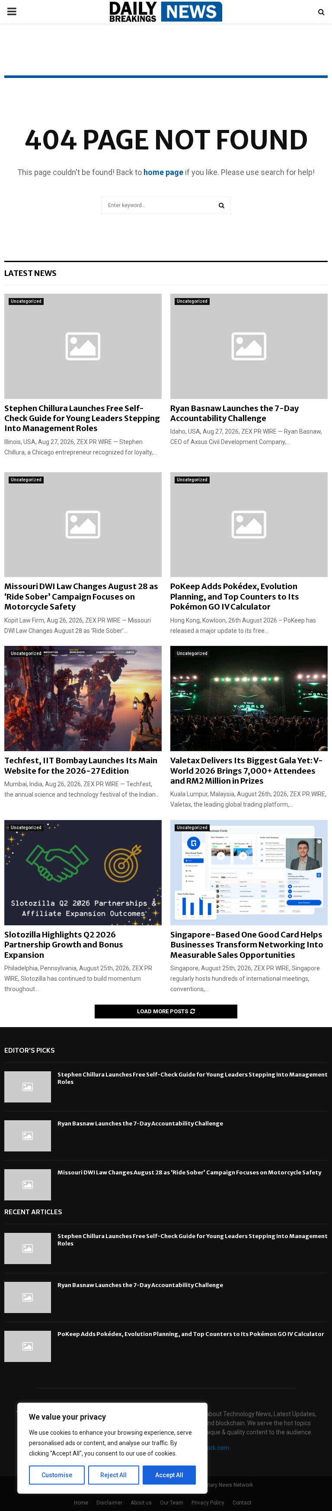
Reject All (113, 1475)
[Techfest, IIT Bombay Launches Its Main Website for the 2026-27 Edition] (83, 698)
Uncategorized (26, 301)
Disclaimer (109, 1503)
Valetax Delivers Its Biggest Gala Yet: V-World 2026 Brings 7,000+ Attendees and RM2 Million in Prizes (246, 771)
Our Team (171, 1503)
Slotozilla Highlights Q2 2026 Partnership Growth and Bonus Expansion (63, 945)
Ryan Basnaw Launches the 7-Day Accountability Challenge (234, 413)
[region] (112, 1448)
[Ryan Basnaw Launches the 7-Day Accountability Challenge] (249, 346)
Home (81, 1503)
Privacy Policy (208, 1503)
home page (163, 172)
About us (141, 1503)
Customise (57, 1475)
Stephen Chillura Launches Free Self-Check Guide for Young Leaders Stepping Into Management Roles (82, 418)
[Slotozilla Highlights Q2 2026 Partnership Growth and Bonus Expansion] (83, 872)
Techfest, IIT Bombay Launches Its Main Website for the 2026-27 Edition (80, 765)
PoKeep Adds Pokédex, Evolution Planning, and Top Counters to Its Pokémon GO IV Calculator (234, 596)
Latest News (30, 273)
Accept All (169, 1475)
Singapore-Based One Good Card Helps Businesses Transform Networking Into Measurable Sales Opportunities (246, 945)
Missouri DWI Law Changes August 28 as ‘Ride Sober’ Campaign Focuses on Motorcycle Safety (81, 596)
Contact (242, 1503)
